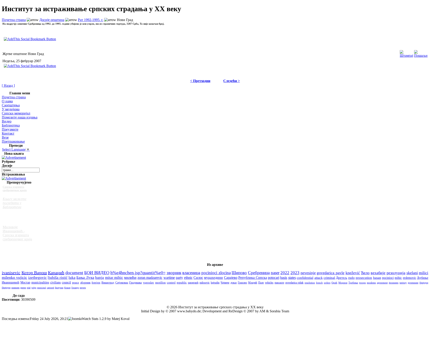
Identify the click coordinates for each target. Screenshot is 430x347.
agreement (382, 282)
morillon (160, 282)
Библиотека (11, 125)
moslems (371, 282)
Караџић (56, 272)
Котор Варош (34, 272)
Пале (261, 282)
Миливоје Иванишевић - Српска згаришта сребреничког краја (17, 233)
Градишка (135, 282)
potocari (273, 277)
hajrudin (215, 282)
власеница (191, 272)
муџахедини (213, 277)
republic (182, 282)
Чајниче (225, 282)
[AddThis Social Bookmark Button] (29, 66)
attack (318, 277)
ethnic (188, 277)
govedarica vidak (294, 282)
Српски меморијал (16, 113)
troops (362, 282)
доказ (233, 282)
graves (23, 287)
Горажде (75, 288)
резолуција (396, 273)
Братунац (59, 288)
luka (72, 277)
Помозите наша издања (19, 117)
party (179, 277)
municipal (41, 288)
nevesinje (308, 273)
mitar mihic (114, 277)
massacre (279, 282)
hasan (377, 277)
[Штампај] (406, 53)
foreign (96, 282)
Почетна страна (14, 20)
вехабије (378, 273)
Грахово (242, 282)
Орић (334, 282)
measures (15, 287)
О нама (7, 101)
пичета (83, 288)
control (171, 282)
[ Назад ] (8, 85)
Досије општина (51, 20)
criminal (329, 277)
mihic (398, 277)
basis (283, 277)
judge (33, 288)
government (413, 282)
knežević (353, 273)
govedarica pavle (330, 273)
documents (393, 282)
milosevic (205, 282)
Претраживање (13, 141)
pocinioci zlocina (216, 272)
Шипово (239, 272)
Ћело (365, 273)
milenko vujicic (14, 277)
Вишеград (107, 282)
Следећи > (231, 81)
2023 (294, 272)
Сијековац (121, 282)
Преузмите (10, 129)
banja (99, 277)
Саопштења (11, 105)
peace (75, 282)
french (319, 282)
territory (403, 282)
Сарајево (230, 277)
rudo (351, 277)
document (74, 272)
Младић (252, 282)
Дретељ (341, 277)
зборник (85, 282)
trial (28, 287)
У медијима (10, 109)
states (292, 277)
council (66, 282)
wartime (169, 277)
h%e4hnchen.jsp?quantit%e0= (138, 272)
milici (423, 273)
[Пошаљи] (421, 53)
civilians (55, 282)
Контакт (8, 133)
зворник (174, 272)
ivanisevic (11, 272)
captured (50, 288)
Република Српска (252, 277)
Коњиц (67, 288)
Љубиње (422, 277)
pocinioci (388, 277)
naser (275, 272)
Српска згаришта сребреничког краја (15, 188)
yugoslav (148, 282)
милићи (130, 277)
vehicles (269, 282)
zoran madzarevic (150, 277)
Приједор (423, 282)
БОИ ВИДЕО (96, 272)
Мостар (25, 282)
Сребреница (259, 272)
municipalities (40, 282)
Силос (198, 277)
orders (327, 282)
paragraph (193, 282)
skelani (412, 273)
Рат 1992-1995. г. (90, 20)
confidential (305, 277)
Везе (5, 137)
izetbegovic (37, 277)
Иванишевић (10, 282)
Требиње (353, 282)
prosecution (364, 277)
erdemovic (409, 277)
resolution (310, 282)
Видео (6, 121)
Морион (342, 282)
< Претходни (200, 81)
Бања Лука (85, 277)
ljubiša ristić (57, 277)
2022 (284, 272)
